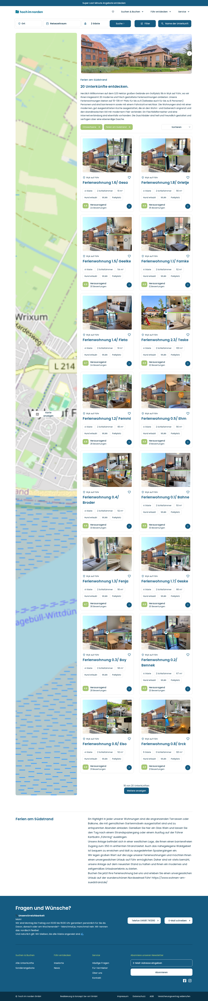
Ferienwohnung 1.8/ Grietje (165, 182)
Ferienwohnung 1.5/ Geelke (107, 261)
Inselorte (59, 963)
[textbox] (176, 23)
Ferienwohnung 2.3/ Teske (164, 339)
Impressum (122, 996)
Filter (147, 23)
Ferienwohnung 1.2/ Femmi (107, 418)
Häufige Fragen (100, 963)
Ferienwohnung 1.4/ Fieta (105, 339)
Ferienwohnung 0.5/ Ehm (163, 418)
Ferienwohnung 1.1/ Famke (165, 261)
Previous (88, 157)
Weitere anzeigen (136, 790)
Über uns (97, 973)
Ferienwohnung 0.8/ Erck (163, 743)
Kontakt (96, 977)
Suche (119, 23)
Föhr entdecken (159, 12)
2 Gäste (95, 23)
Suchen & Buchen (130, 12)
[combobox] (29, 23)
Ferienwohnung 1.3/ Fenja (105, 581)
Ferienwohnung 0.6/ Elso (105, 743)
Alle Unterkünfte (25, 963)
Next (189, 53)
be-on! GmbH (90, 996)
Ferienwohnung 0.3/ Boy (104, 659)
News (57, 968)
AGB (152, 996)
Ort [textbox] (23, 23)
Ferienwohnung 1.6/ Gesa (105, 182)
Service (182, 12)
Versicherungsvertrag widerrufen (174, 996)
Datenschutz (139, 996)
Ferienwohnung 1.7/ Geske (164, 581)
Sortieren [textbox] (177, 127)
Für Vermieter (100, 968)
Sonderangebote (25, 968)
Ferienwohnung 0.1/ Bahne (165, 497)
